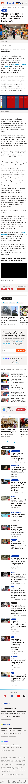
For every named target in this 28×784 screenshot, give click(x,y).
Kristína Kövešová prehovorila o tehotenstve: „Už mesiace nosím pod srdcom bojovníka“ (17, 456)
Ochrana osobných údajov (8, 716)
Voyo (18, 363)
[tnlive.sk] (8, 3)
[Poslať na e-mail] (8, 289)
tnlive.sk (4, 7)
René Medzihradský (16, 507)
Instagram (4, 698)
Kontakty (3, 711)
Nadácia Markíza (17, 733)
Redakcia (18, 716)
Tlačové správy (12, 730)
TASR (2, 436)
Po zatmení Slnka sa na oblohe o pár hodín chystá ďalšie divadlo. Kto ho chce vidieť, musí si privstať (19, 578)
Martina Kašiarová (16, 631)
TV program (4, 728)
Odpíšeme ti (4, 736)
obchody (7, 66)
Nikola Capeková (15, 667)
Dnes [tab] (17, 369)
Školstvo (14, 539)
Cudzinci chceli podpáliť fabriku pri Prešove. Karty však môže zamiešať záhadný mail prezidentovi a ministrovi (17, 644)
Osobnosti (4, 730)
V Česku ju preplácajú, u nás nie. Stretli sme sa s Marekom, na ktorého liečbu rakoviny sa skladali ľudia (19, 561)
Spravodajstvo (5, 747)
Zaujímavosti (15, 656)
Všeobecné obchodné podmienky (18, 713)
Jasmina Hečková (16, 567)
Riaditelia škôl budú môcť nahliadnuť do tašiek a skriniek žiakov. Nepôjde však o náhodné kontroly (18, 545)
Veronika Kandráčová (17, 651)
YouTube (18, 698)
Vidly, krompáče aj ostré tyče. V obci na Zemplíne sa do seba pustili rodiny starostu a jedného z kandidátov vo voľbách (18, 593)
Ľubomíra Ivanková (23, 436)
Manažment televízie (6, 733)
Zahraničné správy (21, 711)
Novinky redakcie (16, 451)
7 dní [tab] (25, 369)
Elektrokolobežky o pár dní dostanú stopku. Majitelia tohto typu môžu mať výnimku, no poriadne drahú (18, 393)
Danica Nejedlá (15, 615)
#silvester (20, 302)
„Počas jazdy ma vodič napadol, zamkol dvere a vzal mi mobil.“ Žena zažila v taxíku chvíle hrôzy (18, 678)
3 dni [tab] (21, 369)
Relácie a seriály (17, 728)
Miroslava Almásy (16, 520)
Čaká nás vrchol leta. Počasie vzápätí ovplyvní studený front (18, 516)
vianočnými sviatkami (19, 64)
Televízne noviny (15, 745)
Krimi (13, 586)
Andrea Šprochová (16, 551)
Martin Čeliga (15, 462)
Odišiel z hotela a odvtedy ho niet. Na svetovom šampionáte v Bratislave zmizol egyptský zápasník (18, 387)
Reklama (19, 730)
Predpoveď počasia (16, 512)
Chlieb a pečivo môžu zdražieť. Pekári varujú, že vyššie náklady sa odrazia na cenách (8, 432)
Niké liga (12, 747)
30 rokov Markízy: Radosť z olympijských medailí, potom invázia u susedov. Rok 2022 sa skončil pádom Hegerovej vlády (18, 609)
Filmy (12, 750)
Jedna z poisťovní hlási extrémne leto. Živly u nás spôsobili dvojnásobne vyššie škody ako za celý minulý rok (18, 486)
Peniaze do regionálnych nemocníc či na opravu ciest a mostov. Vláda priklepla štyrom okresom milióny (18, 625)
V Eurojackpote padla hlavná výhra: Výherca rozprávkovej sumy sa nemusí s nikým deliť (17, 381)
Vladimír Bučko (15, 599)
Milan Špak (14, 492)
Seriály (8, 750)
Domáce (9, 7)
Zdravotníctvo (15, 556)
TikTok (24, 698)
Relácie (3, 750)
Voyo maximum (5, 745)
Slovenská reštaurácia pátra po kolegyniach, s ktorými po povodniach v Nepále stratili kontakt (18, 400)
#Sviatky (12, 302)
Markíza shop (12, 736)
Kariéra (24, 730)
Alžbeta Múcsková (16, 534)
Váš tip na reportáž (10, 708)
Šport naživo (19, 747)
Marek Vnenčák (15, 583)
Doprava (14, 496)
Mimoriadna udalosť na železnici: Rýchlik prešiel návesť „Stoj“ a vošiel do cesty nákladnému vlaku (18, 374)
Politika (14, 619)
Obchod (14, 7)
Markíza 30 (14, 525)
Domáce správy (11, 711)
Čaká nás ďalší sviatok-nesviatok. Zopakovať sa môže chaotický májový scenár (9, 319)
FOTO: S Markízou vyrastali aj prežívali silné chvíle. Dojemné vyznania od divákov (17, 530)
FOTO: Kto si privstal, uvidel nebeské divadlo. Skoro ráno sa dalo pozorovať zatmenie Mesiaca (18, 471)
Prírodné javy (15, 465)
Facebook (12, 698)
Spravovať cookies (6, 719)
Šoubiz (10, 728)
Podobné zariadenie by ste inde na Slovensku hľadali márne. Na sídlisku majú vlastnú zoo (18, 662)
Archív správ (4, 713)
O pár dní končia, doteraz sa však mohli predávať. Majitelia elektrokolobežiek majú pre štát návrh (18, 502)
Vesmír (13, 572)
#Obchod (4, 302)
